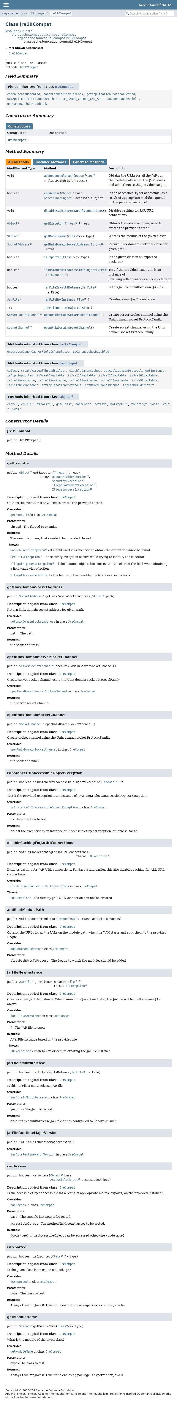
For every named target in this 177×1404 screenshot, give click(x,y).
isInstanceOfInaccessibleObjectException (77, 270)
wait (153, 404)
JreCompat (64, 86)
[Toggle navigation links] (5, 5)
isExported (52, 257)
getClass (63, 404)
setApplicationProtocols (61, 385)
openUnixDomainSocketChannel (67, 327)
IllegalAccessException (71, 489)
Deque (79, 175)
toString (138, 404)
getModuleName (55, 236)
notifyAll (118, 404)
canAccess (52, 193)
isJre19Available (21, 380)
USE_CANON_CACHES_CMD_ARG (81, 98)
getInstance (154, 370)
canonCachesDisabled (23, 94)
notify (100, 404)
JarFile (88, 287)
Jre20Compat (18, 53)
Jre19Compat (61, 13)
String (12, 236)
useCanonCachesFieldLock (27, 103)
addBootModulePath (58, 175)
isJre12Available (112, 375)
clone (11, 404)
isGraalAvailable (50, 375)
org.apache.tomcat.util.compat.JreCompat (43, 34)
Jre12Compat (28, 67)
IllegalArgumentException (72, 485)
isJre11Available (81, 375)
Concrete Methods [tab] (88, 162)
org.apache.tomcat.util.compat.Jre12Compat (52, 38)
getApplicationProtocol (123, 370)
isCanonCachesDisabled (91, 351)
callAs (12, 370)
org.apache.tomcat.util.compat (24, 13)
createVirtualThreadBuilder (43, 370)
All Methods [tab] (18, 162)
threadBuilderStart (138, 385)
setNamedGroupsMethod (102, 385)
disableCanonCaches (84, 370)
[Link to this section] (41, 76)
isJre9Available (144, 380)
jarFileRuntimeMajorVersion (66, 307)
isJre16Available (143, 375)
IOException (97, 856)
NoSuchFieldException (69, 476)
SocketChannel (18, 327)
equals (26, 404)
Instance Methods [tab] (51, 162)
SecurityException (66, 481)
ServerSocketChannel (23, 315)
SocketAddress (18, 244)
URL (90, 175)
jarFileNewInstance (59, 299)
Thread (70, 223)
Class (72, 236)
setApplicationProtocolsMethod (32, 98)
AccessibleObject (58, 198)
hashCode (82, 404)
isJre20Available (52, 380)
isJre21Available (83, 380)
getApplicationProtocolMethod (111, 94)
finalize (44, 404)
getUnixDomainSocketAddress (66, 244)
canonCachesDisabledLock (63, 94)
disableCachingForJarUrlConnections (73, 210)
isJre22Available (114, 380)
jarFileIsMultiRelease (62, 287)
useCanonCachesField (122, 98)
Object (66, 193)
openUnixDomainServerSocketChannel (72, 315)
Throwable (53, 275)
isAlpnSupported (20, 375)
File (80, 299)
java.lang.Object (17, 31)
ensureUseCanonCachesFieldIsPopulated (38, 351)
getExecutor (53, 223)
